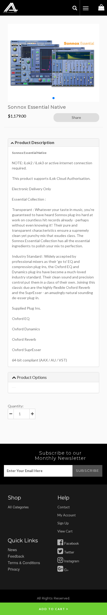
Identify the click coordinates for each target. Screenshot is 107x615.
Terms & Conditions (24, 562)
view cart (64, 531)
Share (76, 117)
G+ (66, 569)
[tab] (53, 143)
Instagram (71, 560)
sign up (63, 523)
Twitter (68, 552)
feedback (16, 556)
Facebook (71, 543)
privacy (14, 569)
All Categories (18, 506)
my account (66, 515)
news (12, 549)
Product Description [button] (34, 142)
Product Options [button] (31, 377)
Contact (63, 507)
